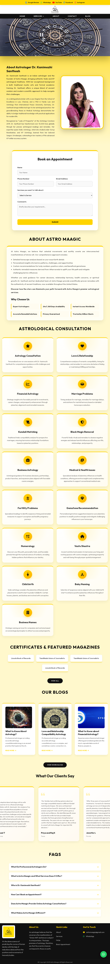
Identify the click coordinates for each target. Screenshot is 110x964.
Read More (9, 750)
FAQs (58, 940)
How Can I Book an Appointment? (26, 894)
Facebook (69, 2)
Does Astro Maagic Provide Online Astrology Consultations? (38, 903)
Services (38, 16)
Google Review (33, 2)
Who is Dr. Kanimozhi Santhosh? (26, 885)
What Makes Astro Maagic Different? (28, 913)
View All (55, 681)
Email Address (62, 179)
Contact (72, 16)
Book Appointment (63, 944)
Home (22, 16)
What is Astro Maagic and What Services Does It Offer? (36, 876)
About (56, 16)
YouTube (58, 2)
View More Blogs (55, 765)
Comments (21, 202)
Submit (55, 222)
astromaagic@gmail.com (95, 932)
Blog (87, 16)
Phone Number (23, 179)
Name (19, 167)
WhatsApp (47, 2)
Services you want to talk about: (30, 190)
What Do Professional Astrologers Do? (29, 867)
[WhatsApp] (103, 954)
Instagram (81, 2)
